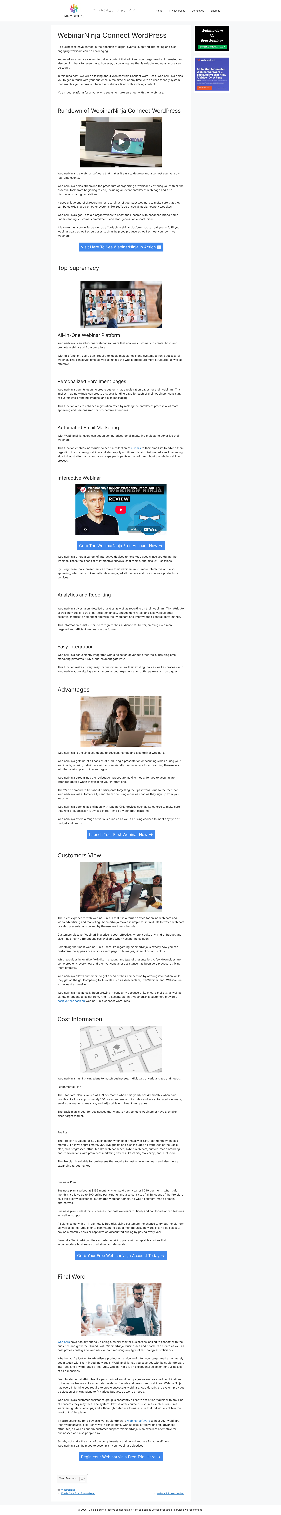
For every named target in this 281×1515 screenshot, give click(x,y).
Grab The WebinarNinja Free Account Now (118, 545)
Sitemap (215, 10)
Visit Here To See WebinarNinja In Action (118, 247)
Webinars (64, 1341)
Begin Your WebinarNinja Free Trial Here (118, 1457)
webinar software (138, 1420)
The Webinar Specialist (114, 10)
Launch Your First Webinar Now (118, 834)
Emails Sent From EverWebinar (78, 1493)
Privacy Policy (177, 10)
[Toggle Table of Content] (80, 1479)
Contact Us (198, 10)
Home (159, 10)
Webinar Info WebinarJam (170, 1493)
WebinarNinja (68, 1489)
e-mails (136, 448)
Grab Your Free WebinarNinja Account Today (118, 1255)
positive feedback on (71, 1001)
